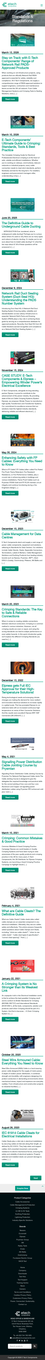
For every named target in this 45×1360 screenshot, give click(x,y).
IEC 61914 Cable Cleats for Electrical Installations (20, 1134)
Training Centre (22, 1283)
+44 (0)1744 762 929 (23, 1335)
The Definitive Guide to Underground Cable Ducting (21, 224)
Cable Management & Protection (22, 1205)
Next (36, 1178)
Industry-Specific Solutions (22, 1220)
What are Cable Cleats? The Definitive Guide (21, 912)
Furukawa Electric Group (22, 1258)
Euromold (22, 1233)
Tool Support (22, 1280)
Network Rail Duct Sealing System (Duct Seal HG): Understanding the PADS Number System (20, 298)
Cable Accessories (22, 1202)
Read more (10, 99)
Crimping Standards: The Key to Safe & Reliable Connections (22, 613)
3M (22, 1243)
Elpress (22, 1236)
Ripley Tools (22, 1246)
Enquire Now (22, 1188)
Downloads (22, 1273)
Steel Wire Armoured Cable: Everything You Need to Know (22, 1061)
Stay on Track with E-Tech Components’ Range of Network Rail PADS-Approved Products (20, 63)
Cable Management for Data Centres (21, 535)
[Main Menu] (39, 5)
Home (22, 1267)
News (22, 1286)
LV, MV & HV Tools (22, 1211)
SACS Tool (23, 1261)
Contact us (22, 1304)
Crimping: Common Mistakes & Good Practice (22, 839)
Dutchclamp (22, 1255)
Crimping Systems (22, 1208)
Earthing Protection (22, 1214)
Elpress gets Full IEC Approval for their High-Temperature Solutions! (18, 689)
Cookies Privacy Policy (22, 1295)
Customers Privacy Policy (22, 1298)
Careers (22, 1289)
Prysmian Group (22, 1240)
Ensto (22, 1249)
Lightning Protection (22, 1217)
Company (22, 1270)
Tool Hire (22, 1276)
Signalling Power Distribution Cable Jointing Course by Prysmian (22, 765)
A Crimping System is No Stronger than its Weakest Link (20, 987)
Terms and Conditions (22, 1292)
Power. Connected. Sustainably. (22, 1301)
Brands (22, 1226)
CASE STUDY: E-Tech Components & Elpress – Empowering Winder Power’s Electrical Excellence (22, 380)
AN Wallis (22, 1252)
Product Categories (22, 1198)
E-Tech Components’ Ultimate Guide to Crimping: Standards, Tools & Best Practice (21, 145)
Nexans (22, 1230)
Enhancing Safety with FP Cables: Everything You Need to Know (22, 461)
